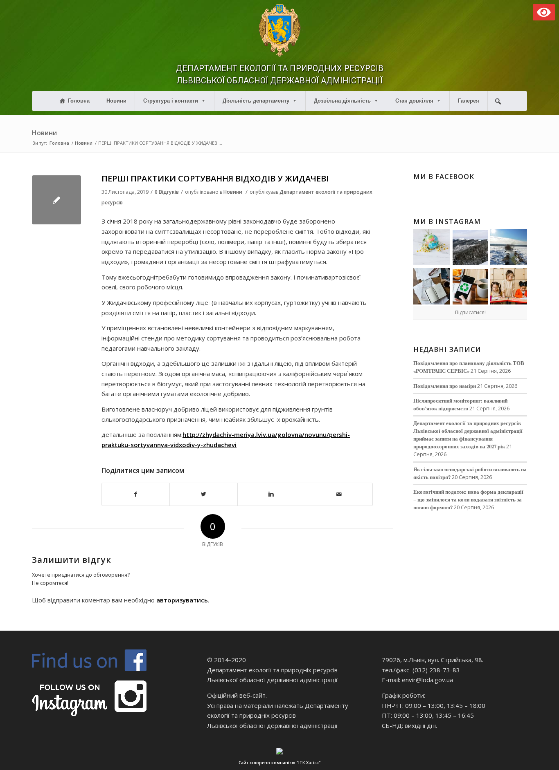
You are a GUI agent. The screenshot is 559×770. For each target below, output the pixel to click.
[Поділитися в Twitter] (203, 494)
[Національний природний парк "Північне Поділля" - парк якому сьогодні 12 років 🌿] (508, 247)
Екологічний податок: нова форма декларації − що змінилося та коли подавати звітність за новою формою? (468, 499)
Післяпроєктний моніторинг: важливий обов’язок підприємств (460, 404)
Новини (116, 101)
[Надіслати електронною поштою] (338, 494)
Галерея (468, 101)
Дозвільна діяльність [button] (342, 101)
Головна (79, 101)
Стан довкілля (414, 101)
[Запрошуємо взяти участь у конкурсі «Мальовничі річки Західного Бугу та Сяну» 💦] (508, 286)
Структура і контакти (170, 101)
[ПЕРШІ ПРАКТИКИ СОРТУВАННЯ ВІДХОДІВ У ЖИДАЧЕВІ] (56, 199)
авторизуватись (182, 600)
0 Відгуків (167, 191)
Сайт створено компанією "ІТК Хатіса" (279, 763)
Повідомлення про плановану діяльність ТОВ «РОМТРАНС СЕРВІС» (468, 366)
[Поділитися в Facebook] (135, 494)
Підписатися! (470, 312)
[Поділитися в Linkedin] (271, 494)
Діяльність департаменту (256, 101)
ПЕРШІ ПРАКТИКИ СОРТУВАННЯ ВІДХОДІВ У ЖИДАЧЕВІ (215, 178)
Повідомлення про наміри (444, 385)
